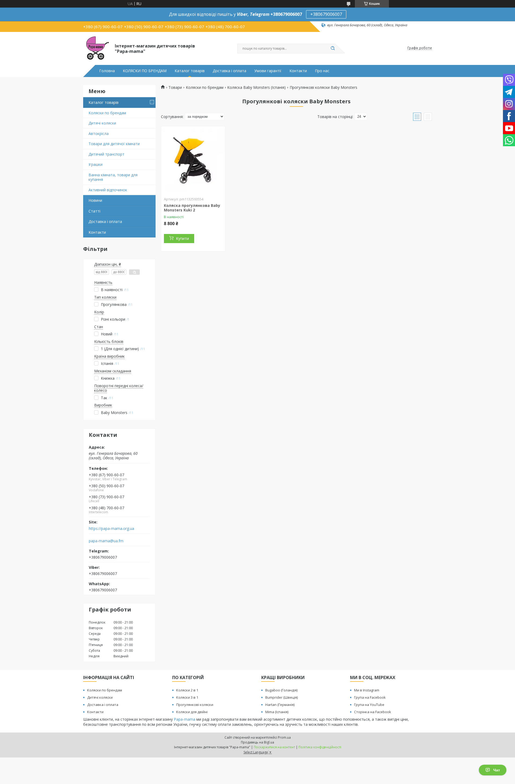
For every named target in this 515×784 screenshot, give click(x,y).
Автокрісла (99, 133)
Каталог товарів (190, 71)
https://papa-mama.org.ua (111, 528)
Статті (94, 211)
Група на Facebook (370, 697)
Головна (107, 71)
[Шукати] (332, 48)
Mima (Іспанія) (276, 711)
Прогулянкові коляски (194, 704)
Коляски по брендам (107, 112)
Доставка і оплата (229, 71)
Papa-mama (184, 719)
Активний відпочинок (108, 189)
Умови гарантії (267, 71)
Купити (182, 238)
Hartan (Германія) (280, 704)
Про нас (322, 71)
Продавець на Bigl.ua (257, 742)
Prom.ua (284, 737)
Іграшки (95, 164)
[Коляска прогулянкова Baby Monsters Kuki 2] (193, 159)
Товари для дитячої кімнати (114, 143)
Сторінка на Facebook (372, 711)
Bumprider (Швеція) (281, 697)
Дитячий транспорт (106, 154)
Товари (175, 87)
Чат (496, 770)
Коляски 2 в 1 (187, 690)
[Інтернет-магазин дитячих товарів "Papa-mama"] (96, 48)
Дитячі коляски (102, 123)
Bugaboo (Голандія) (281, 690)
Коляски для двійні (192, 711)
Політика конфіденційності (320, 747)
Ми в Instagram (366, 690)
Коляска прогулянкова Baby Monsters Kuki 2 (192, 208)
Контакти (298, 71)
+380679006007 (326, 14)
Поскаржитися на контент (274, 747)
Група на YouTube (369, 704)
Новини (95, 200)
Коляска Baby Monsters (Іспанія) (256, 87)
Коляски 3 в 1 (187, 697)
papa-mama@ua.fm (106, 540)
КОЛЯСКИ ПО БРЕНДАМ (145, 71)
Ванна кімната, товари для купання (113, 177)
